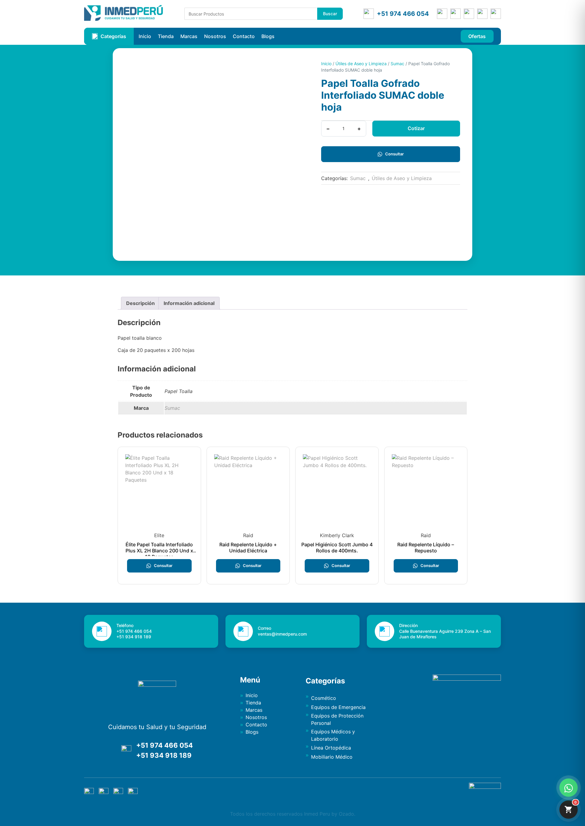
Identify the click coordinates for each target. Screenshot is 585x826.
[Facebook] (455, 14)
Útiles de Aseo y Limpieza (361, 63)
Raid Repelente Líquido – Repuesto (425, 547)
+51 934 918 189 (164, 755)
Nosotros (215, 36)
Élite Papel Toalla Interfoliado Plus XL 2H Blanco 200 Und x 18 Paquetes (159, 550)
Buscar (330, 13)
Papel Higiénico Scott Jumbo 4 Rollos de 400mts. (337, 547)
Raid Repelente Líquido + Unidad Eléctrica (248, 547)
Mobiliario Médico (332, 757)
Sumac (397, 63)
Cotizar (416, 128)
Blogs (268, 36)
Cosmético (323, 698)
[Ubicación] (442, 14)
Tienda (166, 36)
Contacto (244, 36)
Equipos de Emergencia (338, 707)
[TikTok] (496, 14)
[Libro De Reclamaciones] (485, 787)
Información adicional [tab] (189, 303)
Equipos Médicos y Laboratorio (333, 735)
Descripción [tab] (140, 303)
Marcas (188, 36)
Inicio (145, 36)
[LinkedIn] (482, 14)
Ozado (346, 814)
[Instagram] (469, 14)
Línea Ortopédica (331, 748)
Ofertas (477, 36)
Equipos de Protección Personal (337, 719)
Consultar (394, 153)
